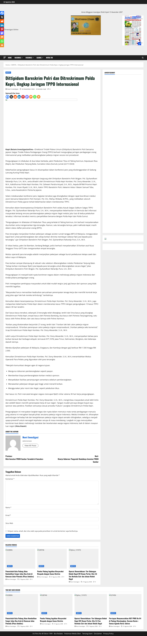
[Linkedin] (19, 97)
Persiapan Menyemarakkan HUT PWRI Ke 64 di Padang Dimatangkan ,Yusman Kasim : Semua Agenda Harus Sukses (125, 621)
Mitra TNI (49, 57)
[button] (5, 57)
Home (10, 57)
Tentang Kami (87, 633)
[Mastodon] (27, 97)
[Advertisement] (123, 91)
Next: (78, 459)
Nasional (18, 57)
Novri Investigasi (12, 89)
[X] (11, 97)
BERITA (8, 72)
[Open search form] (143, 58)
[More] (38, 97)
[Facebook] (7, 97)
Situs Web (9, 523)
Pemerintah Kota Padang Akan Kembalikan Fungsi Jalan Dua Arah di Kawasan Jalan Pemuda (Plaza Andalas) (20, 574)
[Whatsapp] (34, 97)
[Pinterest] (23, 97)
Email (8, 515)
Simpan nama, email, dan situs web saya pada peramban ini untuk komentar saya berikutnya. (43, 531)
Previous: (24, 457)
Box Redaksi (58, 633)
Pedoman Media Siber (72, 633)
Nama (8, 507)
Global (39, 57)
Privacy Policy (108, 633)
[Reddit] (15, 97)
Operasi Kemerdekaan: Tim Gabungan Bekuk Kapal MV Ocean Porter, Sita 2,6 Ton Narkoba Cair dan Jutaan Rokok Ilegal (83, 575)
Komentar (10, 479)
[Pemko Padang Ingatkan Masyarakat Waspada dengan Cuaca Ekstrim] (52, 559)
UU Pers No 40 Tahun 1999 (42, 633)
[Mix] (31, 97)
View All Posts (30, 445)
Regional (29, 57)
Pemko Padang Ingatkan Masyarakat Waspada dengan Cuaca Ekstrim (50, 572)
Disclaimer (98, 633)
